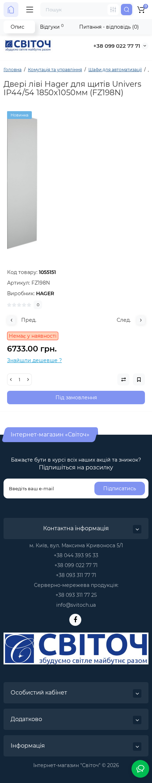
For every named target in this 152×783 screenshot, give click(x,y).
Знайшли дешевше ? (34, 360)
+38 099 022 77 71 (116, 45)
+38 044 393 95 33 (76, 555)
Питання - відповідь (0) (109, 27)
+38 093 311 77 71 (76, 575)
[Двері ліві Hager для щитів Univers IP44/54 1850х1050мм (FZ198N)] (76, 180)
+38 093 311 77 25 (76, 595)
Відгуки (52, 26)
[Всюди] (113, 9)
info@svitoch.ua (76, 605)
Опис (17, 27)
